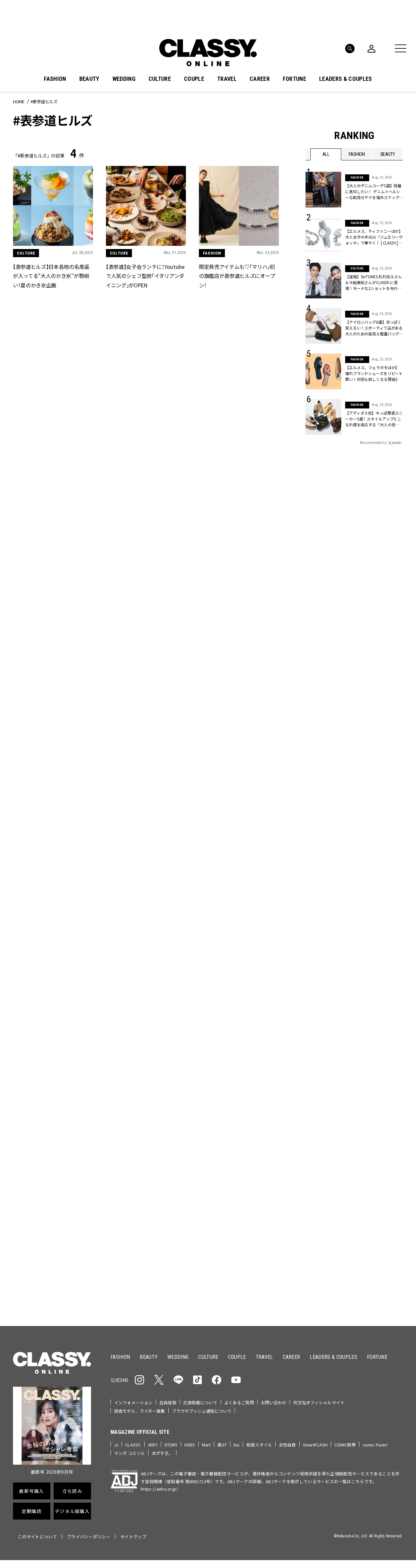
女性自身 (287, 1445)
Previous (372, 619)
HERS (189, 1445)
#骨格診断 (390, 723)
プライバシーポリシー (88, 1536)
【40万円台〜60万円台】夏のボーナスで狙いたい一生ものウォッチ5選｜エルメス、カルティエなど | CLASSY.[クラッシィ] (146, 1126)
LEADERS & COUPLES (345, 79)
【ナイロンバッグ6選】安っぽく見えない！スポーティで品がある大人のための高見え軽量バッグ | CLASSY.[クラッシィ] (374, 328)
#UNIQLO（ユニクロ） (329, 723)
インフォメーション (133, 1402)
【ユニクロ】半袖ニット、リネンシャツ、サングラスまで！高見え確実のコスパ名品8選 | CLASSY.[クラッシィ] (239, 1260)
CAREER (260, 79)
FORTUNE (294, 79)
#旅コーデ (328, 713)
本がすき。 (162, 1453)
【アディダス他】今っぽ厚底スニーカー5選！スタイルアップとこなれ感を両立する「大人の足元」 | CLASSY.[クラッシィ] (374, 419)
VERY (153, 1445)
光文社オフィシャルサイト (318, 1402)
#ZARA (365, 723)
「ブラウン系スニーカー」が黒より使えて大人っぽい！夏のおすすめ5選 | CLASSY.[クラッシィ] (144, 991)
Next (390, 619)
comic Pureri (375, 1445)
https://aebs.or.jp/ (159, 1489)
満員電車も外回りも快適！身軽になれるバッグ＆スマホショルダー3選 (52, 991)
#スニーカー (378, 713)
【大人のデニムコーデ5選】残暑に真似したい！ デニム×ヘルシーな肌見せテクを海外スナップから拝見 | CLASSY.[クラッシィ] (373, 191)
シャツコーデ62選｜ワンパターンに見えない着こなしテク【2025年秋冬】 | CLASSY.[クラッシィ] (52, 1260)
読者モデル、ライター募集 (139, 1411)
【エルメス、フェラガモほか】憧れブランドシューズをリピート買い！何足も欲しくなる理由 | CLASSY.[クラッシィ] (374, 373)
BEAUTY (89, 79)
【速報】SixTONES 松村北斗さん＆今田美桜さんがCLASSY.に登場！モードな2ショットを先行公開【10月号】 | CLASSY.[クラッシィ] (373, 282)
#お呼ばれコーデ (381, 702)
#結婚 (352, 713)
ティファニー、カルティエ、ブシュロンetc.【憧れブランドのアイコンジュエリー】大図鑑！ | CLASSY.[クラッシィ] (239, 1126)
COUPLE (194, 79)
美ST (222, 1445)
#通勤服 (350, 702)
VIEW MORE (354, 958)
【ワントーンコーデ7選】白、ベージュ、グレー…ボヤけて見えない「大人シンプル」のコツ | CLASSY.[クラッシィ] (145, 1260)
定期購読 (228, 811)
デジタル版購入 (228, 835)
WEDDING (124, 79)
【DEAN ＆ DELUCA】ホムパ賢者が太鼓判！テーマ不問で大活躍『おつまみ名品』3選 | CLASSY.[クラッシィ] (53, 1126)
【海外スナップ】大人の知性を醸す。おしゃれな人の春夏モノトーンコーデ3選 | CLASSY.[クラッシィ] (240, 991)
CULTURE (160, 79)
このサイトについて (37, 1536)
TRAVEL (227, 79)
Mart (206, 1445)
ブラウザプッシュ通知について (202, 1411)
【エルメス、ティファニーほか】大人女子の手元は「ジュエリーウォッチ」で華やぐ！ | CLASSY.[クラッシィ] (374, 237)
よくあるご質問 (239, 1402)
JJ (116, 1445)
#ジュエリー (323, 702)
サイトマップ (133, 1536)
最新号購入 (228, 764)
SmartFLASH (315, 1445)
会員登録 (167, 1402)
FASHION (55, 79)
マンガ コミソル (129, 1453)
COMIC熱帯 (345, 1445)
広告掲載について (200, 1402)
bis (237, 1445)
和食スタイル (259, 1445)
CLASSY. (133, 1445)
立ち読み (228, 788)
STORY (171, 1445)
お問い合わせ (274, 1402)
